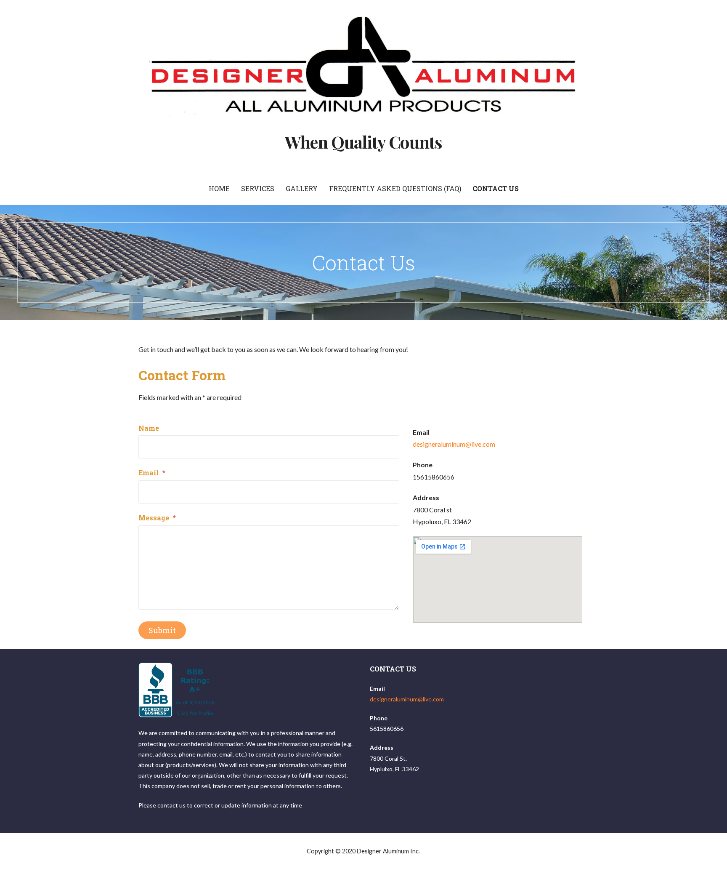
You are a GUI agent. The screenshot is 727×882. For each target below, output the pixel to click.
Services (257, 188)
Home (219, 188)
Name (148, 428)
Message (157, 517)
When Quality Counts (364, 142)
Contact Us (495, 188)
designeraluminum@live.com (454, 444)
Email (151, 472)
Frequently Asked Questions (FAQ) (395, 188)
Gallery (302, 188)
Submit (162, 630)
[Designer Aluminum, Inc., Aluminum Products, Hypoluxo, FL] (177, 690)
